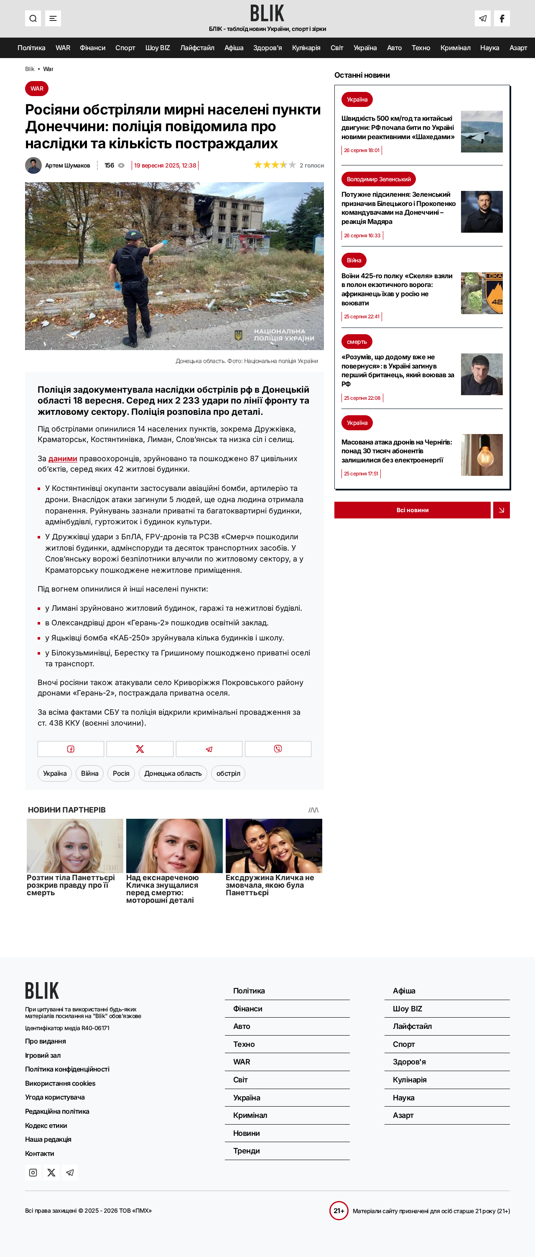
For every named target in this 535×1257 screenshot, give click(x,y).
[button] (33, 18)
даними (62, 458)
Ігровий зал (43, 1055)
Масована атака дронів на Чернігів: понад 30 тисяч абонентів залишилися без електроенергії (396, 451)
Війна (354, 260)
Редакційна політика (57, 1111)
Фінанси (92, 47)
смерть (357, 341)
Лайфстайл (197, 47)
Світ (337, 47)
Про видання (45, 1041)
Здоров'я (267, 47)
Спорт (125, 47)
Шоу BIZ (157, 47)
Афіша (233, 47)
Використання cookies (60, 1083)
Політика (32, 47)
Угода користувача (55, 1097)
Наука (489, 47)
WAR (63, 47)
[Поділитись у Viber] (278, 749)
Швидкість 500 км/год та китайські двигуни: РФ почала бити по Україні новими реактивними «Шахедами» (398, 127)
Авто (394, 47)
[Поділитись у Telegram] (209, 749)
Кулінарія (306, 47)
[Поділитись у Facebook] (71, 749)
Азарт (518, 47)
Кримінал (456, 47)
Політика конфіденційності (67, 1069)
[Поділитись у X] (140, 749)
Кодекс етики (46, 1125)
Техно (421, 47)
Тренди (246, 1150)
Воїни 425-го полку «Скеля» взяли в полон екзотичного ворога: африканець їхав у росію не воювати (396, 289)
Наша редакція (48, 1139)
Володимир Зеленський (378, 179)
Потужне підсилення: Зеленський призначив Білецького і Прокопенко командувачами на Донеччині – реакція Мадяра (398, 208)
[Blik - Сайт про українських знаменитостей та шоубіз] (42, 996)
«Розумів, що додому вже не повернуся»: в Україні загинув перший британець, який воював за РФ (397, 370)
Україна (365, 47)
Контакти (39, 1153)
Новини (246, 1133)
